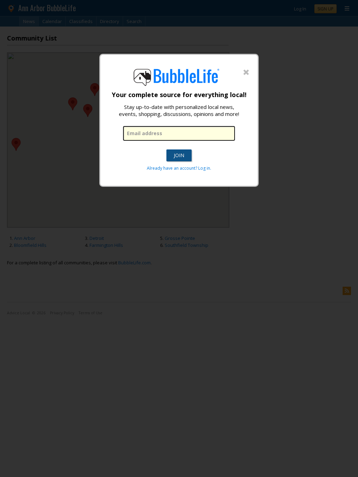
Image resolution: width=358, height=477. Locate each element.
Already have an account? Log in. (179, 168)
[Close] (246, 72)
